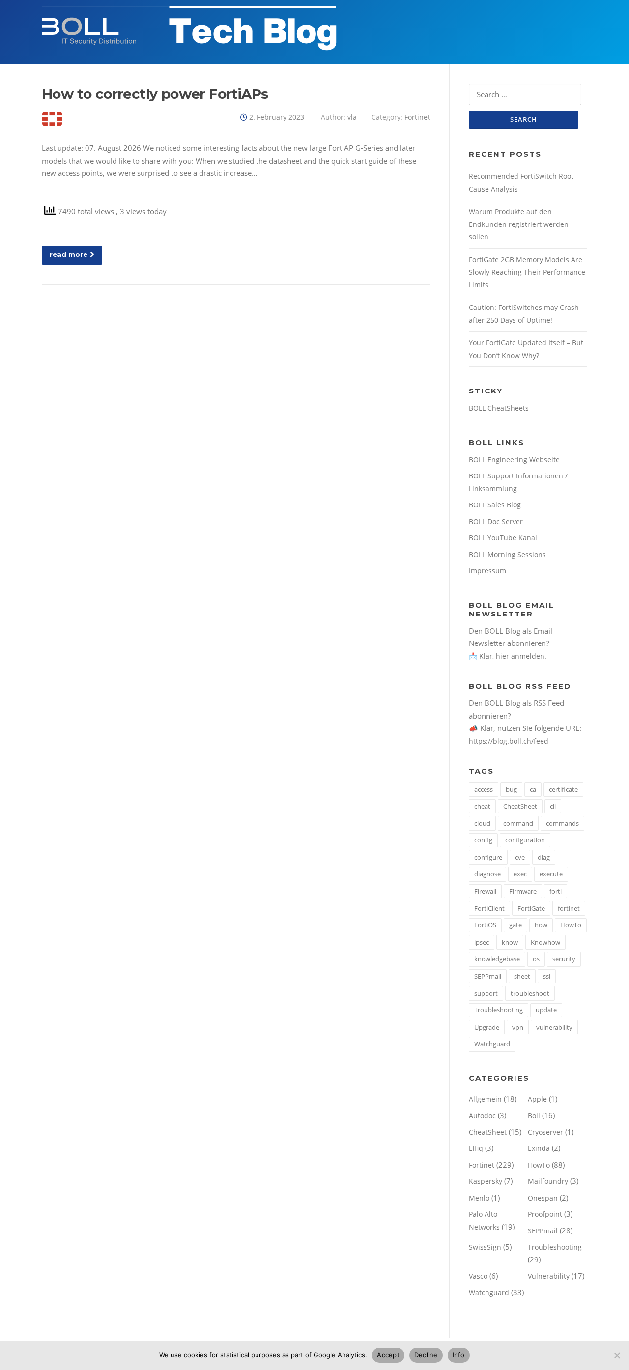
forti (555, 891)
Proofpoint (545, 1214)
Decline (426, 1355)
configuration (525, 840)
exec (520, 873)
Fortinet (417, 117)
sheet (522, 976)
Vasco (478, 1276)
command (518, 823)
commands (562, 823)
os (536, 958)
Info (459, 1355)
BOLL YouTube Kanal (503, 537)
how (541, 925)
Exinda (539, 1148)
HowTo (570, 925)
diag (544, 857)
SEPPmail (487, 976)
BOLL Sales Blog (495, 504)
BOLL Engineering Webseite (514, 459)
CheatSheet (520, 806)
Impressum (487, 570)
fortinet (569, 908)
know (510, 942)
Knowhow (545, 942)
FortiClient (489, 908)
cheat (482, 806)
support (486, 993)
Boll (534, 1115)
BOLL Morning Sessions (507, 554)
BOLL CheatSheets (499, 408)
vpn (517, 1027)
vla (352, 117)
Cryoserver (545, 1132)
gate (515, 925)
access (483, 789)
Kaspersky (485, 1181)
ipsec (481, 942)
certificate (563, 789)
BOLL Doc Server (496, 521)
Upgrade (486, 1027)
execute (551, 873)
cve (520, 857)
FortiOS (485, 925)
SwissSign (485, 1247)
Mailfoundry (548, 1181)
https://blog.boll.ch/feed (508, 741)
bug (511, 789)
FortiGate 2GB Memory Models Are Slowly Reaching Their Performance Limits (527, 272)
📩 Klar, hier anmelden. (507, 656)
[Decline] (617, 1355)
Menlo (479, 1197)
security (563, 958)
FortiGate (531, 908)
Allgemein (485, 1099)
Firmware (523, 891)
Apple (537, 1099)
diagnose (487, 873)
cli (553, 806)
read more (68, 254)
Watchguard (492, 1043)
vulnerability (554, 1027)
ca (533, 789)
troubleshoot (530, 993)
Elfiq (476, 1148)
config (483, 840)
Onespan (543, 1197)
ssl (546, 976)
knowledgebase (497, 958)
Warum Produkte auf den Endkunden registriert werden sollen (519, 224)
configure (488, 857)
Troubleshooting (498, 1010)
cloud (482, 823)
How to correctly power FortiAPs (155, 93)
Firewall (485, 891)
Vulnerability (549, 1276)
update (546, 1010)
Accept (388, 1355)
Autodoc (482, 1115)
